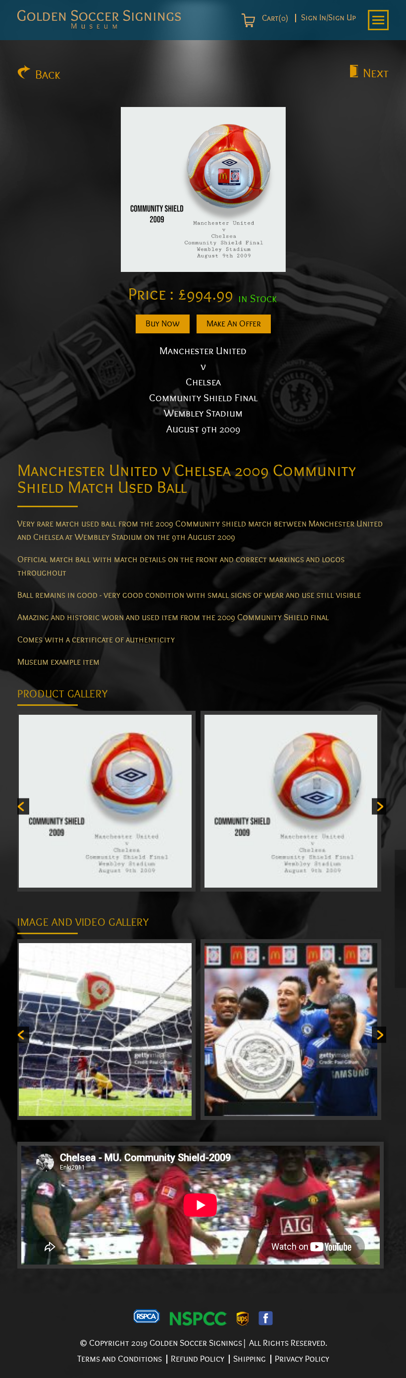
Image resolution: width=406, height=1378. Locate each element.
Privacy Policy (302, 1359)
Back (47, 74)
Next (376, 73)
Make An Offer (233, 323)
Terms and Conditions (119, 1359)
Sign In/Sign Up (328, 18)
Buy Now (163, 323)
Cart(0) (274, 18)
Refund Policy (197, 1359)
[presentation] (22, 806)
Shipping (249, 1359)
